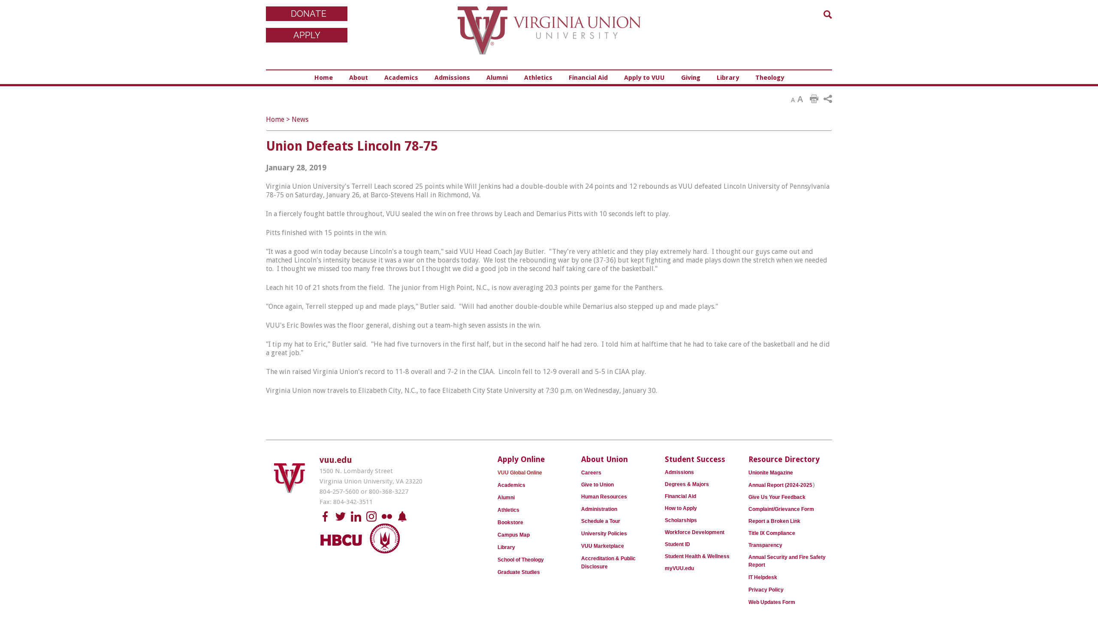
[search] (828, 14)
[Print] (814, 99)
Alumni (497, 78)
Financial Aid (588, 78)
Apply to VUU (644, 78)
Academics (401, 78)
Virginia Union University (549, 36)
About (358, 78)
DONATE (308, 14)
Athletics (538, 78)
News (300, 119)
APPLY (306, 35)
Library (728, 78)
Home (323, 78)
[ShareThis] (828, 99)
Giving (690, 78)
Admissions (452, 78)
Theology (769, 78)
